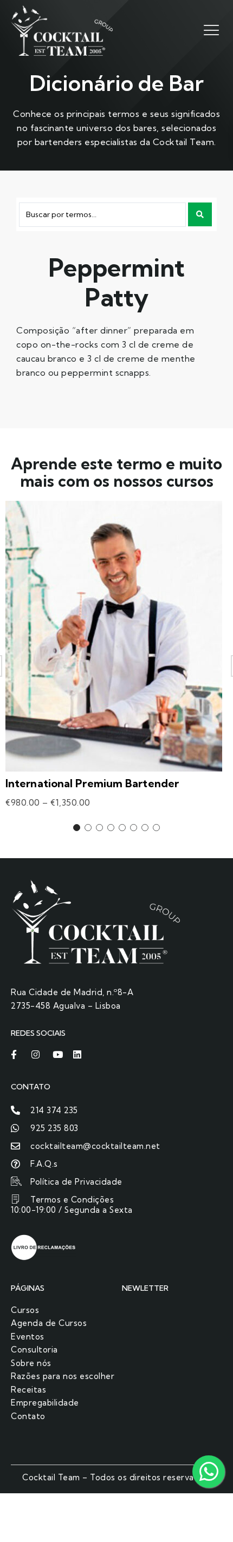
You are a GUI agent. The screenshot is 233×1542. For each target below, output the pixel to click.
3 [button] (99, 827)
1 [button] (76, 827)
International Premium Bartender (92, 783)
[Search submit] (200, 214)
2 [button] (88, 827)
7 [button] (144, 827)
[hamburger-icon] (210, 29)
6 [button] (133, 827)
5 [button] (122, 827)
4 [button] (110, 827)
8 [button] (156, 827)
